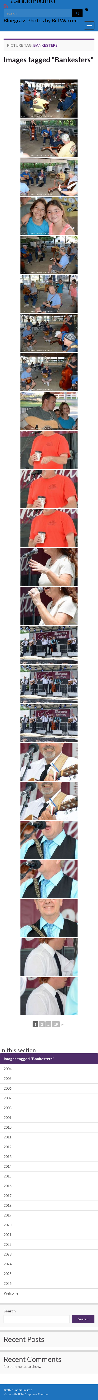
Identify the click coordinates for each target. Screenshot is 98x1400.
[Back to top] (87, 1389)
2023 (7, 1254)
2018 (7, 1205)
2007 (7, 1098)
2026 (7, 1283)
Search (10, 1311)
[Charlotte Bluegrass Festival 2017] (49, 98)
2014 (7, 1166)
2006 (7, 1088)
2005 (7, 1079)
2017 (7, 1196)
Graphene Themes (36, 1394)
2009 (7, 1118)
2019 (7, 1215)
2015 (7, 1176)
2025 (7, 1274)
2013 (7, 1157)
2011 (7, 1137)
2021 (7, 1235)
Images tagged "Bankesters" (49, 59)
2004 (7, 1069)
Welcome (11, 1293)
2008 (7, 1108)
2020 (7, 1225)
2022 (7, 1244)
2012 (7, 1147)
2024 (7, 1264)
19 (56, 1024)
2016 (7, 1186)
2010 (7, 1127)
